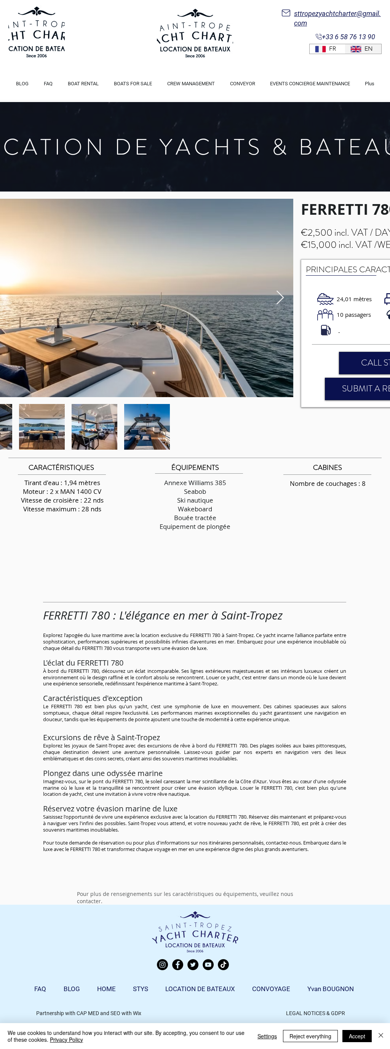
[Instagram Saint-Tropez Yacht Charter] (162, 964)
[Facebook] (177, 964)
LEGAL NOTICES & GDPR (315, 1013)
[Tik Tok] (223, 964)
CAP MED (88, 1013)
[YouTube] (208, 964)
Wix (137, 1013)
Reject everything (310, 1036)
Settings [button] (267, 1036)
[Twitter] (192, 964)
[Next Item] (280, 298)
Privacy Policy (66, 1039)
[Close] (380, 1036)
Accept (357, 1036)
